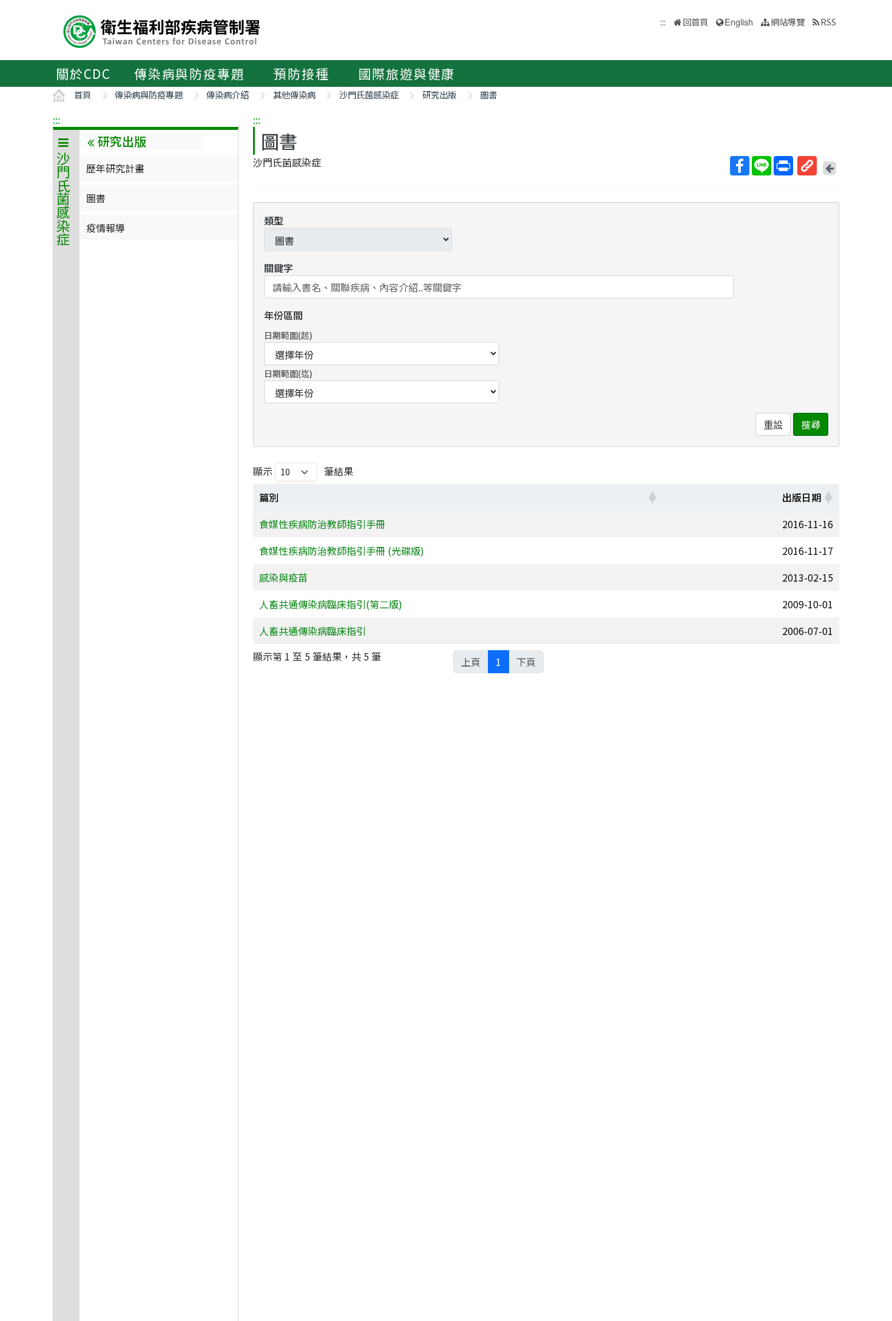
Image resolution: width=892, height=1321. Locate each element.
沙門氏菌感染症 (369, 94)
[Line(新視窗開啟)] (761, 165)
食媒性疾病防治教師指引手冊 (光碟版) (341, 550)
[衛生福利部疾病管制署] (162, 30)
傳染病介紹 (227, 94)
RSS (828, 21)
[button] (652, 497)
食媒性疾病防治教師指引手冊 (322, 524)
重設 (773, 424)
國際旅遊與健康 (407, 73)
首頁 (82, 94)
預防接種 (301, 73)
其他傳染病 (294, 94)
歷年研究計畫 (115, 168)
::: (56, 119)
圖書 (488, 94)
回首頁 (695, 21)
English (739, 21)
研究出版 (439, 94)
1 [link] (498, 661)
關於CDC (83, 73)
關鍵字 (278, 267)
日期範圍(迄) (288, 373)
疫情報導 (105, 227)
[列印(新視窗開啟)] (783, 165)
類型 (273, 220)
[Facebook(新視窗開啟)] (740, 165)
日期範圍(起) (288, 335)
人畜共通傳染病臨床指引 (312, 630)
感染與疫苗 (283, 577)
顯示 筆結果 (303, 471)
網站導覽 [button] (788, 21)
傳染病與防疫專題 (189, 73)
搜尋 (810, 424)
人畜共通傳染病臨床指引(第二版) (330, 604)
